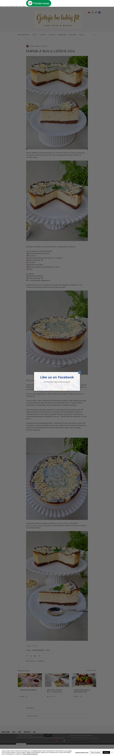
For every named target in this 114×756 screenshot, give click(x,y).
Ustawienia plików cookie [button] (81, 752)
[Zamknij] (112, 752)
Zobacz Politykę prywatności (30, 754)
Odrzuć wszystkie (95, 752)
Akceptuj (106, 752)
